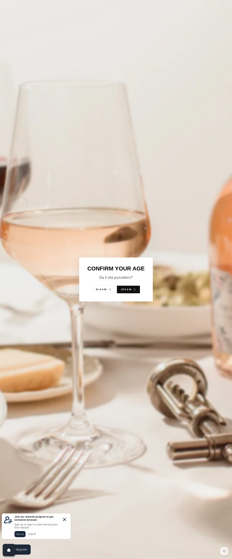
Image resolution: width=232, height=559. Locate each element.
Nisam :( (103, 289)
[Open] (9, 550)
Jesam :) (128, 289)
